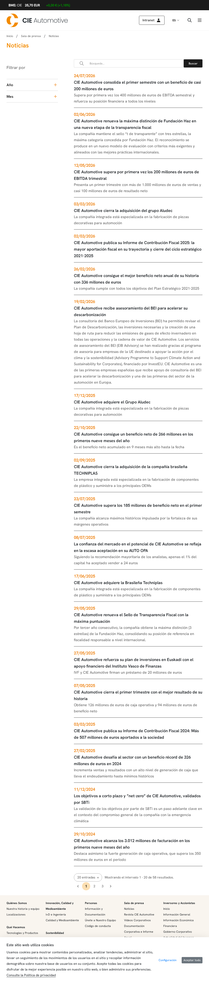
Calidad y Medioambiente (62, 920)
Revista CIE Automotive (139, 914)
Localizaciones (16, 914)
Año (10, 84)
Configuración (168, 960)
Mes (10, 96)
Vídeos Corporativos (137, 920)
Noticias (129, 909)
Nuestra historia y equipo (23, 909)
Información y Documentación (95, 911)
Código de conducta (98, 926)
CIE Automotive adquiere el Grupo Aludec (112, 402)
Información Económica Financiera (178, 923)
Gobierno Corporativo (177, 931)
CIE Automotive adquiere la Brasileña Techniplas (118, 582)
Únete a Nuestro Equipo (100, 920)
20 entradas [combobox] (86, 877)
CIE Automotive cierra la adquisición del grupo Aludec (123, 210)
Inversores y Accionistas (179, 903)
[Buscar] (193, 63)
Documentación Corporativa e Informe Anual (138, 931)
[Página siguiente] (111, 886)
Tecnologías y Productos (22, 933)
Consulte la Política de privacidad (31, 975)
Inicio (10, 36)
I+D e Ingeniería (56, 914)
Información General (176, 914)
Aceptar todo (192, 960)
